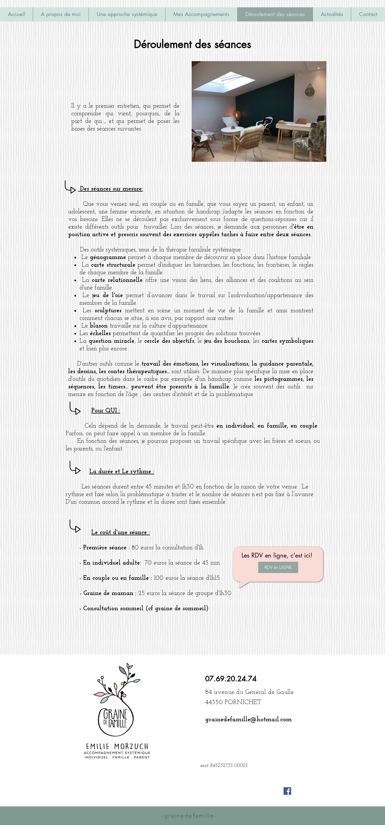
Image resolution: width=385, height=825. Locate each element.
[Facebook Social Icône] (287, 791)
